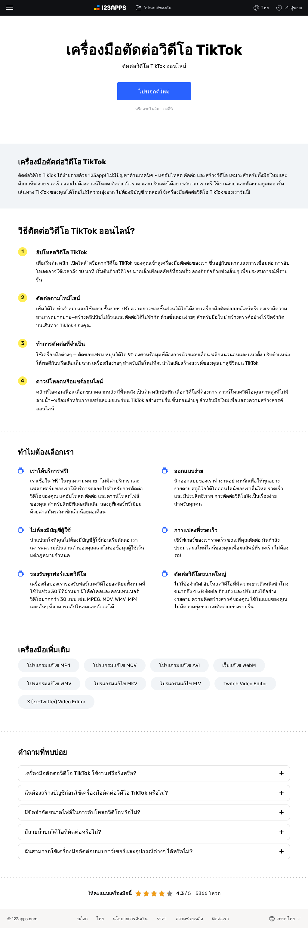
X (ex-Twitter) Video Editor (56, 701)
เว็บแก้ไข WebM (239, 665)
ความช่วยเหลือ (189, 918)
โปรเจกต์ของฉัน (157, 8)
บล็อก (82, 918)
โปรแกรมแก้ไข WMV (49, 683)
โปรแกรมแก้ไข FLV (180, 683)
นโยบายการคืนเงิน (130, 918)
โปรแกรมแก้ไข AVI (179, 665)
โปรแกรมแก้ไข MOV (115, 665)
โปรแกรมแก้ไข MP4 (48, 665)
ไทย (100, 918)
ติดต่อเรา (220, 918)
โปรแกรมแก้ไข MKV (115, 683)
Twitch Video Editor (245, 683)
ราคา (162, 918)
